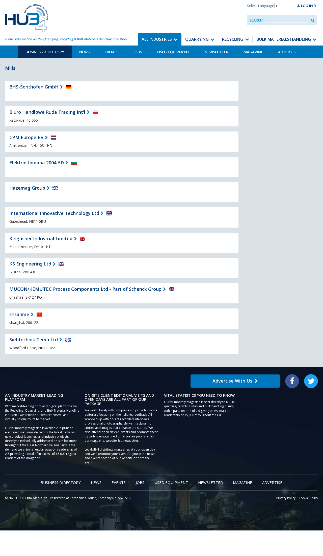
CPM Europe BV (26, 137)
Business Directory (44, 51)
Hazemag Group (27, 188)
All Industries (157, 39)
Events (111, 51)
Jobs (137, 51)
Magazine (253, 51)
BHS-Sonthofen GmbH (34, 87)
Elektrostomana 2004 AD (36, 163)
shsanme (19, 314)
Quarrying (197, 39)
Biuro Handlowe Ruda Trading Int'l (47, 112)
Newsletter (216, 51)
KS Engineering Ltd (30, 264)
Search (256, 20)
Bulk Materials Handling (284, 39)
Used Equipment (173, 51)
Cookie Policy (308, 498)
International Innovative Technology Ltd (54, 213)
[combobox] (286, 20)
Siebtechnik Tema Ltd (33, 340)
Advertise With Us (232, 381)
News (84, 51)
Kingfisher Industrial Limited (40, 238)
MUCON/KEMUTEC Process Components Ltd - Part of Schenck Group (85, 289)
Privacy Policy (285, 498)
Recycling (232, 39)
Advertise (288, 51)
